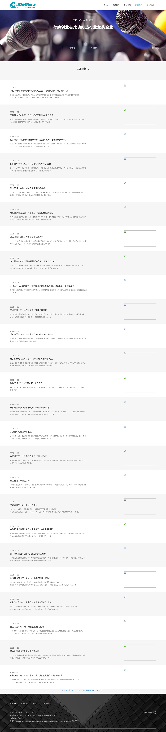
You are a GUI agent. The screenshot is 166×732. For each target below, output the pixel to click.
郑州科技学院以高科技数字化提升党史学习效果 (30, 164)
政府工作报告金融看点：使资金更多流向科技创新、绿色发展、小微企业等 (42, 286)
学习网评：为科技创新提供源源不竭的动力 (28, 188)
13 (76, 690)
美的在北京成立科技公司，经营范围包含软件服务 (31, 359)
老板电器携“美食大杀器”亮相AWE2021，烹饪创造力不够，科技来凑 (39, 91)
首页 (67, 690)
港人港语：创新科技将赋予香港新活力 (26, 237)
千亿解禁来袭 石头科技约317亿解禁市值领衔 (29, 408)
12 (74, 690)
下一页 (96, 690)
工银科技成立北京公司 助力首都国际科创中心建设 (31, 115)
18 (87, 690)
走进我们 (13, 703)
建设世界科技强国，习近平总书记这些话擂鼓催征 (31, 213)
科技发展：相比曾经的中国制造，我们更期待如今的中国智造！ (37, 676)
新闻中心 (35, 703)
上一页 (71, 690)
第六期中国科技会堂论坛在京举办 (24, 651)
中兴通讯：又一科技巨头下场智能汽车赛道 (28, 310)
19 (89, 690)
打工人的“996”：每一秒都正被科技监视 (27, 627)
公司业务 (24, 703)
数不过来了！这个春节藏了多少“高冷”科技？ (29, 456)
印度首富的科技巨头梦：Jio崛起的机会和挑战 (30, 578)
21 (93, 690)
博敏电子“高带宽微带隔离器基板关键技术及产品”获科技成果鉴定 (38, 140)
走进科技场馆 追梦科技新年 (22, 432)
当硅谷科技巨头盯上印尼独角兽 (23, 505)
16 (83, 690)
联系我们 (47, 703)
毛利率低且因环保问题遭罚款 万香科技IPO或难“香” (32, 334)
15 (81, 690)
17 (85, 690)
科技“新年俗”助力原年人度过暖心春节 (26, 383)
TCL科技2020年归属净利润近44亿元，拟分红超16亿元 (34, 261)
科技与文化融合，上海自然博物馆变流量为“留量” (31, 602)
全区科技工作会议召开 (20, 481)
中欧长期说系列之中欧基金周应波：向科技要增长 (31, 529)
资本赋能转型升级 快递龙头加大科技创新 (28, 554)
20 (91, 690)
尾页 (100, 690)
